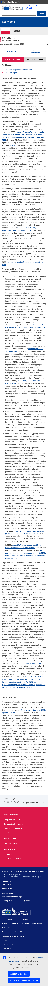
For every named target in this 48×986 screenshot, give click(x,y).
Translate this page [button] (33, 7)
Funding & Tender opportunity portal (16, 901)
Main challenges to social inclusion (18, 70)
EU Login (7, 832)
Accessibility (7, 889)
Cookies (5, 940)
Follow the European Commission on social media (22, 923)
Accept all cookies (18, 974)
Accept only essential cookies (24, 980)
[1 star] (4, 802)
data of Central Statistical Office (31, 663)
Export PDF (14, 51)
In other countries (34, 59)
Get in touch (6, 885)
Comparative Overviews (13, 824)
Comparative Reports (12, 820)
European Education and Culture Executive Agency (23, 871)
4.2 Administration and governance (47, 44)
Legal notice (6, 948)
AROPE (13, 145)
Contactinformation (35, 51)
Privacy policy (7, 944)
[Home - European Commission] (13, 7)
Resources (6, 927)
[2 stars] (6, 802)
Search (41, 14)
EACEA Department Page (12, 897)
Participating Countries (13, 828)
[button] (26, 7)
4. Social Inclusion (1, 44)
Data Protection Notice (12, 858)
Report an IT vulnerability (12, 931)
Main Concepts (11, 73)
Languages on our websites (13, 936)
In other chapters (11, 59)
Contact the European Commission (15, 919)
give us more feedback (35, 802)
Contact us (8, 854)
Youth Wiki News (10, 843)
